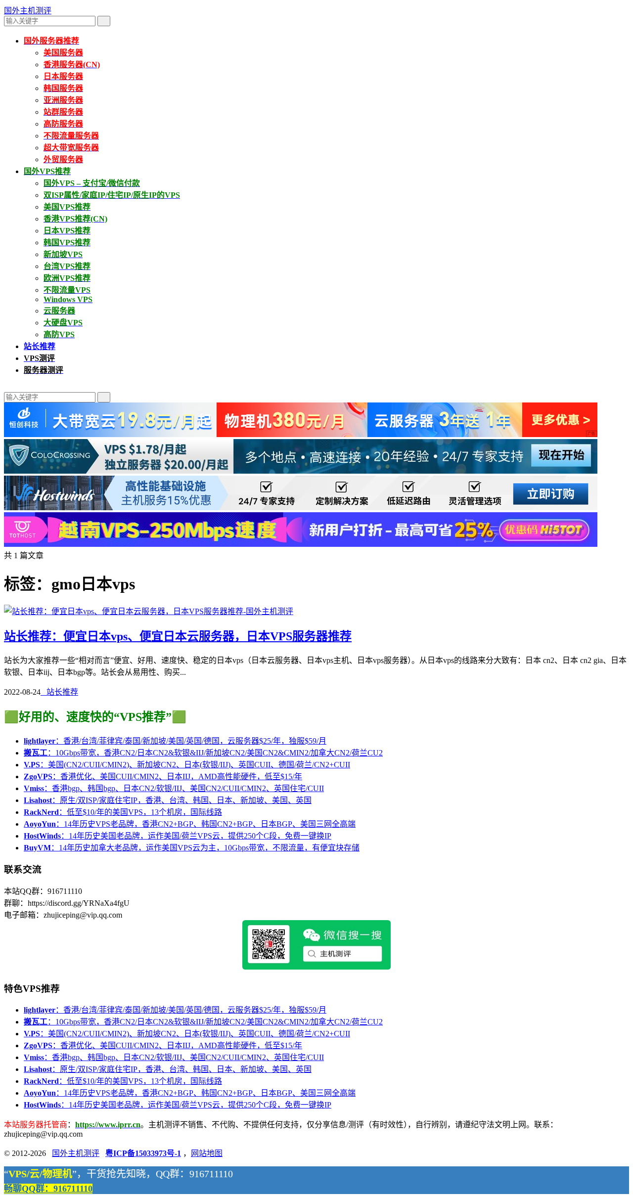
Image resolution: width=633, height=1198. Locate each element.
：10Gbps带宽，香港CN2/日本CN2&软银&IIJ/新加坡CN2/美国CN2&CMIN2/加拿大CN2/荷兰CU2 (203, 753)
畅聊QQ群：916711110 (48, 1189)
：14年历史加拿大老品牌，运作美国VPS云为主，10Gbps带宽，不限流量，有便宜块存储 (192, 847)
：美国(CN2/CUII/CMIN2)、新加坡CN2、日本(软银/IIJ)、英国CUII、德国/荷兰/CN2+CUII (187, 764)
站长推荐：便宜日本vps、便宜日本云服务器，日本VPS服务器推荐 (178, 636)
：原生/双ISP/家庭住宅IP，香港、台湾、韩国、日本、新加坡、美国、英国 (168, 800)
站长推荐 (59, 692)
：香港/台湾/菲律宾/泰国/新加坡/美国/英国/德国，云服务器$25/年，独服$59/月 (175, 741)
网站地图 (207, 1153)
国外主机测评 (27, 10)
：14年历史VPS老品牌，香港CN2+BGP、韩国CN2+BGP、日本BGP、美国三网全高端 (190, 824)
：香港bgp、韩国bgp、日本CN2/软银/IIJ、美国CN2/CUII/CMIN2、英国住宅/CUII (174, 788)
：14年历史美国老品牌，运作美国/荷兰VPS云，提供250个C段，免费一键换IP (177, 836)
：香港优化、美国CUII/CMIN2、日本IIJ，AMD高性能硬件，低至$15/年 (163, 776)
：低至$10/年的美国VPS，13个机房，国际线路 (123, 812)
